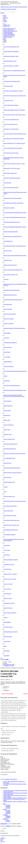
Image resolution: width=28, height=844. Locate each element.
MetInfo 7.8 (8, 826)
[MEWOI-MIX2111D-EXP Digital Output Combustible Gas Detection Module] (3, 793)
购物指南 (8, 806)
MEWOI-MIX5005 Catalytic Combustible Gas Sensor (15, 801)
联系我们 (8, 817)
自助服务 (8, 812)
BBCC (4, 39)
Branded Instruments (7, 37)
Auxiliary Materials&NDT (9, 34)
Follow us (5, 819)
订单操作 (8, 808)
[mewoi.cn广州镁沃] (14, 6)
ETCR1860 (13, 9)
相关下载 (8, 813)
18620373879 (4, 823)
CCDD (4, 40)
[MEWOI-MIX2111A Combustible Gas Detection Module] (3, 799)
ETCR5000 (8, 9)
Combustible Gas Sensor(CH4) (10, 779)
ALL (4, 23)
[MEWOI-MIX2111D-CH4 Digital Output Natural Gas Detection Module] (3, 795)
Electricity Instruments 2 (8, 29)
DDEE (4, 42)
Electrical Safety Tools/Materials (10, 30)
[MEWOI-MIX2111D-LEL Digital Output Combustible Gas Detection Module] (3, 790)
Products (2, 12)
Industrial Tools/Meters (8, 33)
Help (4, 803)
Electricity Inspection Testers (9, 28)
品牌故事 (8, 816)
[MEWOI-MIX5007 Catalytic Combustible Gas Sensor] (3, 797)
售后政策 (8, 810)
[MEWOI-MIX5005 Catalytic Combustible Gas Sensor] (3, 801)
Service (5, 809)
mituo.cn (19, 826)
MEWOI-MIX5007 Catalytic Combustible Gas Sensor (15, 797)
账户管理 (8, 805)
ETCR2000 (3, 9)
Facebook (8, 821)
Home (4, 15)
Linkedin (8, 820)
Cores (4, 38)
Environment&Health (8, 32)
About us (5, 814)
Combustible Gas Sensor (8, 665)
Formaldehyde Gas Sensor (9, 35)
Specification (6, 690)
